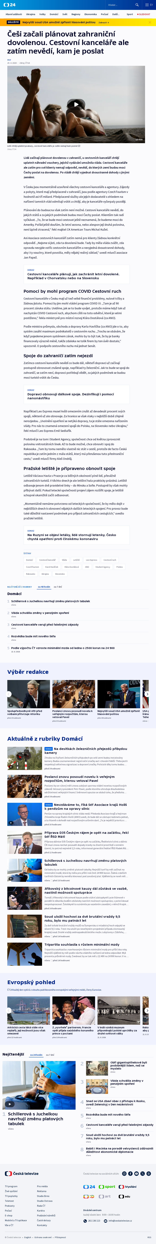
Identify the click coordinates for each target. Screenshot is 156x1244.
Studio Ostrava (44, 1200)
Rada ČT (41, 1205)
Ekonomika (91, 14)
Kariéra (41, 1210)
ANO (87, 567)
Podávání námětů (46, 1215)
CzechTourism (32, 567)
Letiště (76, 560)
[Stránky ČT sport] (107, 1186)
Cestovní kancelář (47, 560)
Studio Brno (43, 1195)
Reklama (41, 1191)
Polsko (120, 567)
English (27, 1237)
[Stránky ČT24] (89, 1186)
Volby (42, 14)
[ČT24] (9, 5)
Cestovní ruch (110, 560)
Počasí (104, 14)
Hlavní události (14, 14)
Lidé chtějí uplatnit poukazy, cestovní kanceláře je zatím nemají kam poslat (42, 146)
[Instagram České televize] (124, 1173)
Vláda (64, 560)
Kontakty (42, 1225)
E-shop (8, 1215)
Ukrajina (30, 14)
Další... (115, 14)
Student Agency (103, 567)
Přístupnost (60, 1237)
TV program (11, 1186)
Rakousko (30, 574)
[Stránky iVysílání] (127, 1186)
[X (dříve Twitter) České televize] (142, 1173)
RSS (149, 1237)
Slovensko (60, 574)
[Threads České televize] (148, 1173)
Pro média (42, 1186)
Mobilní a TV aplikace (16, 1220)
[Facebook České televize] (130, 1173)
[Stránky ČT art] (104, 1196)
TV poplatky (11, 1195)
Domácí (54, 14)
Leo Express (91, 560)
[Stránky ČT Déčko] (88, 1196)
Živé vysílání (11, 1191)
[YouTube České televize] (136, 1173)
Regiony (76, 14)
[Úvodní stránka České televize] (22, 1173)
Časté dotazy (44, 1220)
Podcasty (9, 1205)
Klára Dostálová (72, 567)
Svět (64, 14)
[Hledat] (137, 5)
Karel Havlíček (51, 567)
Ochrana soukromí (42, 1237)
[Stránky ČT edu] (124, 1196)
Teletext (9, 1200)
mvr (9, 59)
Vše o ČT (9, 1225)
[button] (76, 104)
